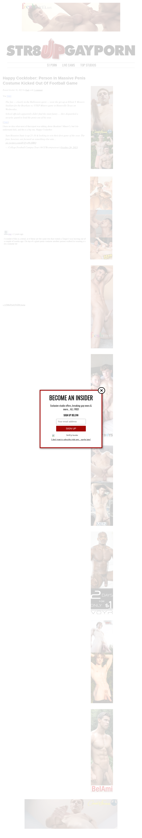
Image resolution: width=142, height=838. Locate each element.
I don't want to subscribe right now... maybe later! (71, 439)
